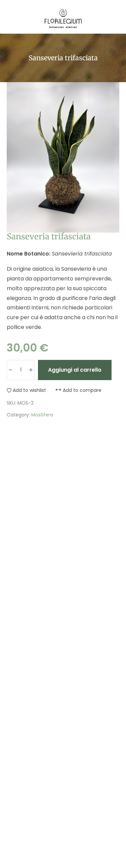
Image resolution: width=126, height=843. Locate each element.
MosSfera (42, 414)
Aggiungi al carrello (74, 370)
